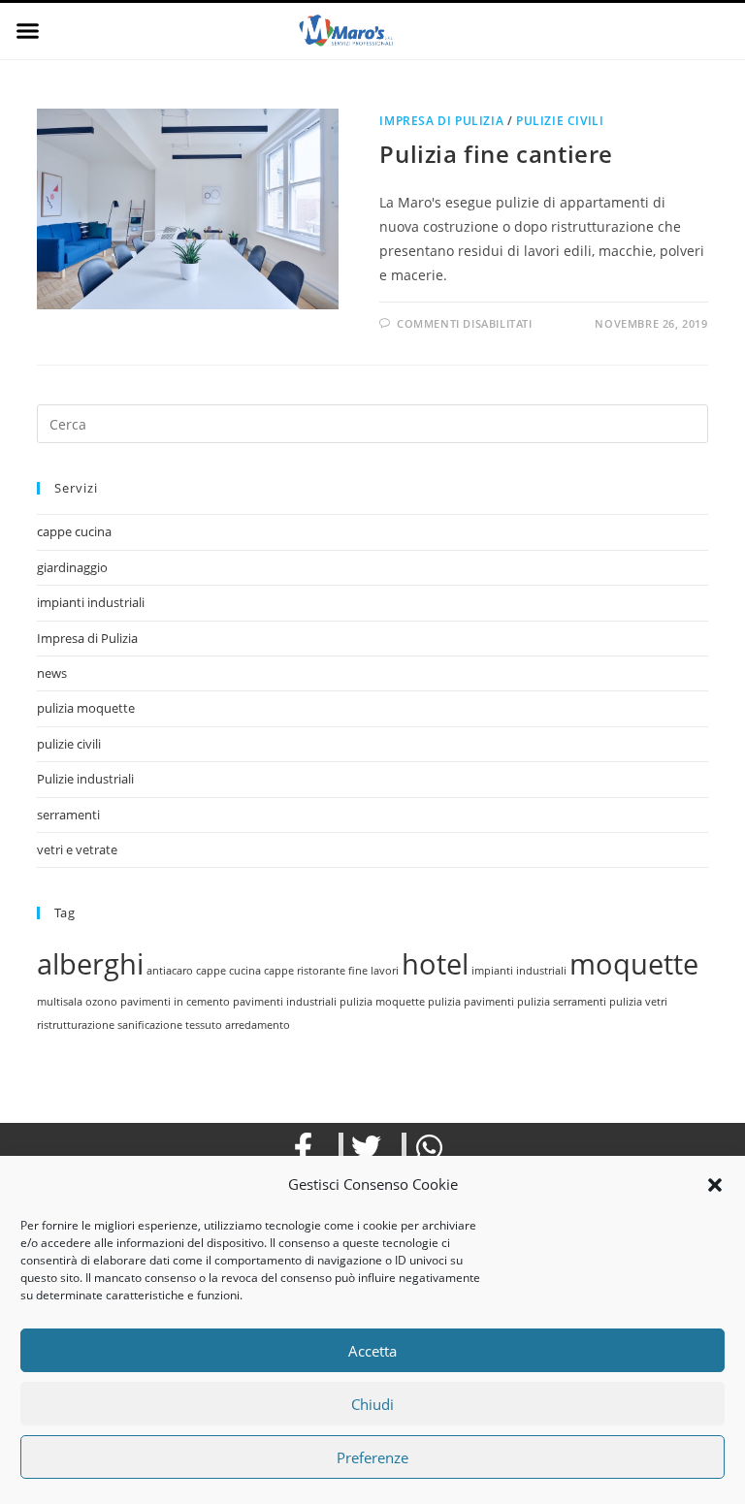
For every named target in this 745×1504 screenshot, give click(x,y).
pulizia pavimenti (471, 1001)
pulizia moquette (86, 708)
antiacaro (169, 970)
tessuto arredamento (237, 1025)
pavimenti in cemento (175, 1001)
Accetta (372, 1350)
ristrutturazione (75, 1025)
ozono (101, 1001)
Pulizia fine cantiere (496, 154)
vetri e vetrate (77, 849)
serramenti (68, 814)
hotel (435, 963)
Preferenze (372, 1457)
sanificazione (149, 1025)
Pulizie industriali (85, 778)
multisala (59, 1001)
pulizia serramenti (561, 1001)
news (52, 673)
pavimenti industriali (285, 1001)
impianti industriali (91, 602)
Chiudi (372, 1404)
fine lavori (373, 970)
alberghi (90, 963)
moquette (633, 963)
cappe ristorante (304, 970)
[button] (715, 1185)
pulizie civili (559, 120)
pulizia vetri (638, 1001)
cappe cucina (74, 531)
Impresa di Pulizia (441, 120)
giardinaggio (72, 567)
